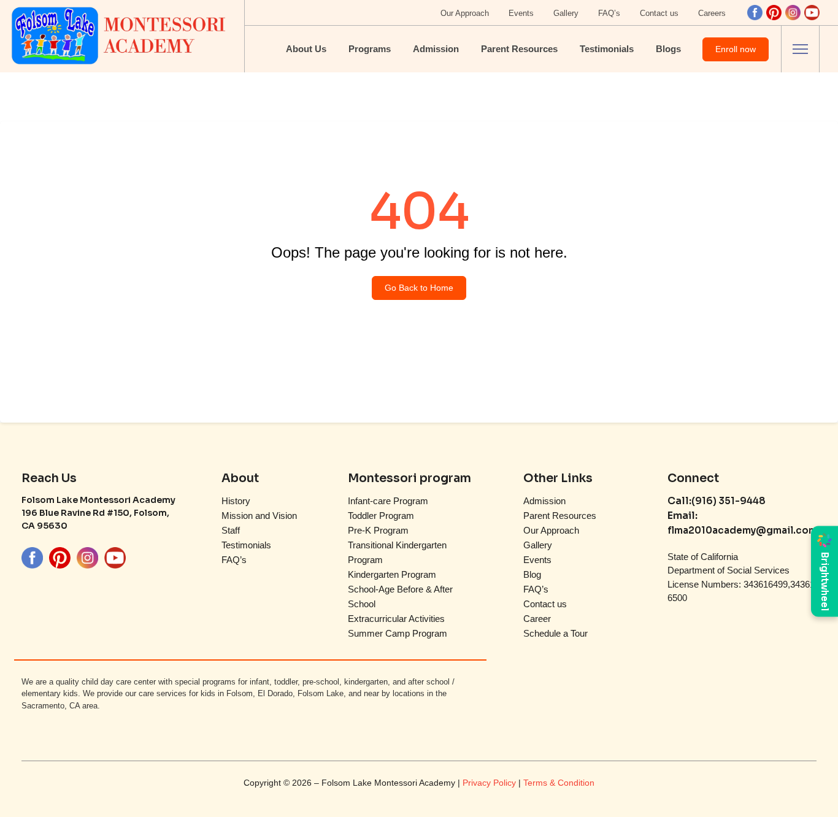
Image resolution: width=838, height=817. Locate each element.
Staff (230, 530)
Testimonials (607, 49)
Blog (532, 574)
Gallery (566, 13)
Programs (369, 49)
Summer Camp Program (397, 633)
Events (521, 13)
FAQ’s (609, 13)
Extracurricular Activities (396, 618)
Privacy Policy (490, 783)
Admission (436, 49)
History (235, 501)
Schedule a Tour (555, 633)
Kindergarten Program (392, 574)
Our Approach (464, 13)
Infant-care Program (388, 501)
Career (537, 618)
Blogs (668, 49)
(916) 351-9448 (728, 501)
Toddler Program (381, 515)
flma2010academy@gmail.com (742, 530)
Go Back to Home (419, 288)
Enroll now (735, 49)
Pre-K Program (378, 530)
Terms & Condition (558, 783)
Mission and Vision (259, 515)
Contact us (659, 13)
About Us (306, 49)
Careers (712, 13)
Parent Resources (519, 49)
